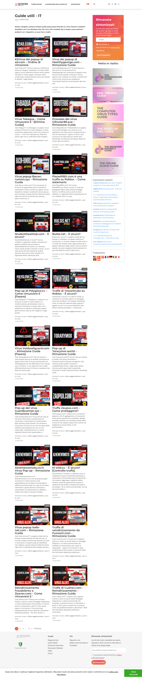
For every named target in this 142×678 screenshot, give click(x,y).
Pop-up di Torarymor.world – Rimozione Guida (64, 351)
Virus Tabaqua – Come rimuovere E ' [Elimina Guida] (30, 121)
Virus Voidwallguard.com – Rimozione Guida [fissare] (32, 351)
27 (29, 629)
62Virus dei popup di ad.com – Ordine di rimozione (29, 62)
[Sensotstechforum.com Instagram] (118, 4)
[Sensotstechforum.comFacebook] (112, 4)
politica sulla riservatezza (79, 642)
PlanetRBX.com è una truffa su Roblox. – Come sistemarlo (69, 179)
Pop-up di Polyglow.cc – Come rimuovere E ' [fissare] (31, 293)
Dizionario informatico (55, 645)
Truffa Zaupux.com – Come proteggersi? (66, 409)
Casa (16, 19)
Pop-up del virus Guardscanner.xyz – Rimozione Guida (28, 410)
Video (50, 650)
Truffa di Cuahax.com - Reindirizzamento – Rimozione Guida (67, 590)
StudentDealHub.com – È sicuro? (32, 235)
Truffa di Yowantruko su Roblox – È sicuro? (68, 292)
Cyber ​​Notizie (36, 4)
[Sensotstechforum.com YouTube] (115, 4)
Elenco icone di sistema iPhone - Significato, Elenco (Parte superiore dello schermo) (105, 197)
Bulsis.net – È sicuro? (66, 234)
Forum (50, 653)
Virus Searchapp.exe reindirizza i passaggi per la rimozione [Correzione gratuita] (107, 223)
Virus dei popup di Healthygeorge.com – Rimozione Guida (67, 62)
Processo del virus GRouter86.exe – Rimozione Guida (64, 121)
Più (71, 636)
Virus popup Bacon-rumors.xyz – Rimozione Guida (31, 179)
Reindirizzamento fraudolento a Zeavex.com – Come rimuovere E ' (28, 592)
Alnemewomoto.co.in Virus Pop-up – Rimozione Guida (32, 470)
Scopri (50, 636)
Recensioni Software (55, 648)
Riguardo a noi (75, 640)
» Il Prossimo (35, 628)
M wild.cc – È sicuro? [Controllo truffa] (66, 469)
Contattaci (73, 645)
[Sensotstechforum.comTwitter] (109, 4)
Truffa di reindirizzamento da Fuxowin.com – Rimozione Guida (66, 532)
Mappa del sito (53, 640)
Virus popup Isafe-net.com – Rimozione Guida (29, 530)
